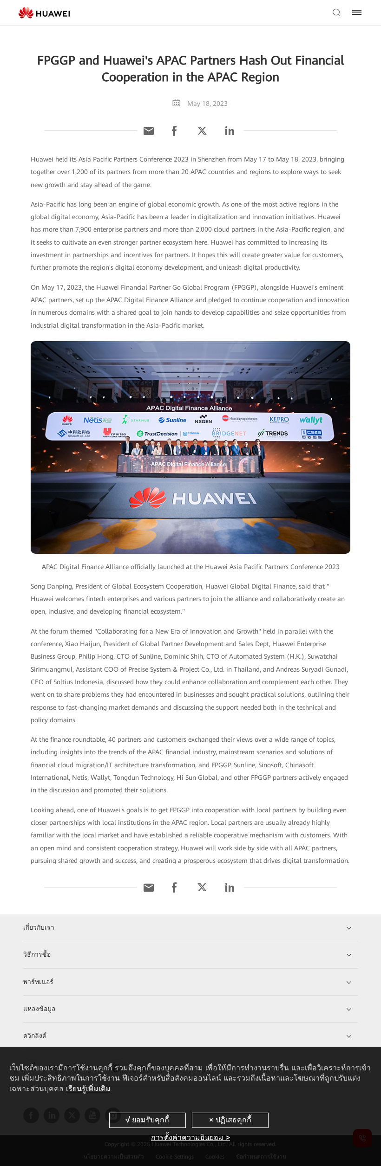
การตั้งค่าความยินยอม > (190, 1137)
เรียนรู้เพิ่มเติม (88, 1088)
